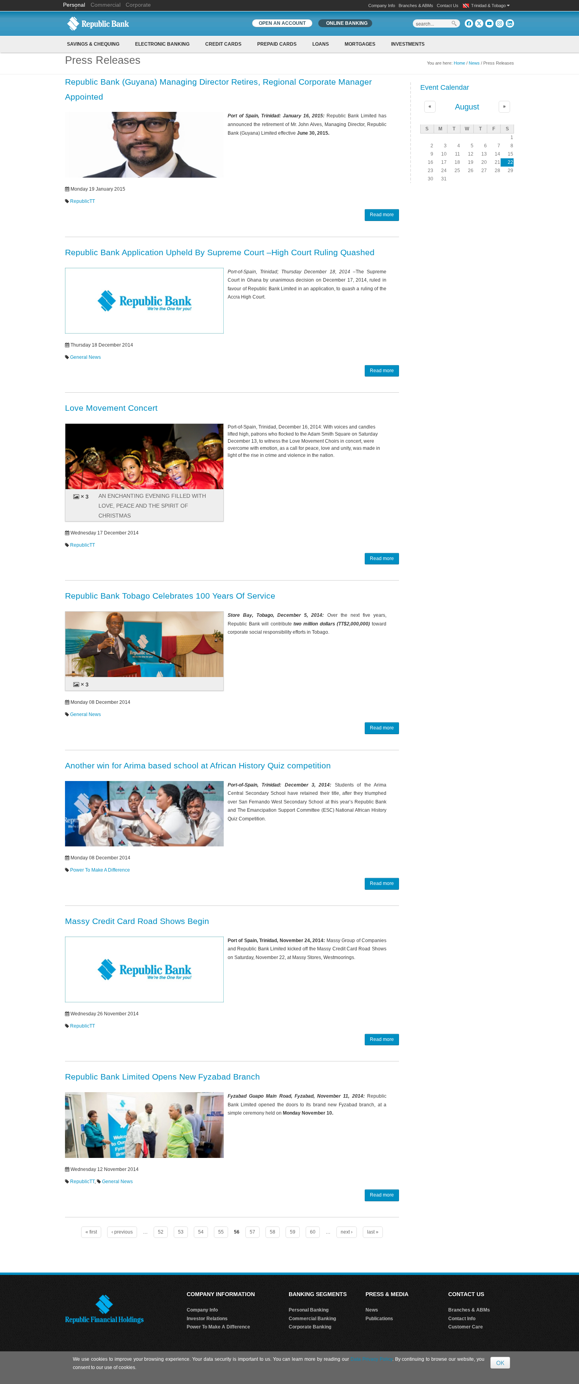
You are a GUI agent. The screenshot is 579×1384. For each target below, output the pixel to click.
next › (347, 1232)
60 (312, 1232)
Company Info (381, 5)
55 (221, 1232)
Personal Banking (308, 1310)
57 (252, 1232)
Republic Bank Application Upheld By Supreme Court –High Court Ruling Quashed (220, 252)
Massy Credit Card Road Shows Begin (137, 921)
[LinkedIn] (510, 23)
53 (181, 1232)
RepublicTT (82, 201)
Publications (379, 1318)
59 (292, 1232)
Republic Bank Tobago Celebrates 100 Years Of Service (170, 595)
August (467, 106)
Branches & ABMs (416, 5)
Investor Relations (207, 1318)
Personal (75, 5)
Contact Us (447, 5)
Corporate (138, 5)
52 (160, 1232)
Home (459, 63)
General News (85, 357)
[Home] (98, 23)
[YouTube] (489, 23)
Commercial (106, 5)
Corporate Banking (310, 1327)
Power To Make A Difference (100, 870)
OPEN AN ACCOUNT (282, 23)
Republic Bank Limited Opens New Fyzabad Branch (162, 1076)
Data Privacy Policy (371, 1359)
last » (373, 1232)
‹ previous (122, 1232)
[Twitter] (479, 23)
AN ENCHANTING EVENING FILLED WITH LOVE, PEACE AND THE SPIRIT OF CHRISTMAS (152, 506)
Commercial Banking (312, 1318)
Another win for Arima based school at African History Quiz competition (198, 765)
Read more (382, 214)
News (474, 63)
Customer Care (465, 1327)
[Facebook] (469, 23)
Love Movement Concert (111, 407)
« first (91, 1232)
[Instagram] (499, 23)
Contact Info (461, 1318)
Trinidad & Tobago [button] (489, 5)
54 (201, 1232)
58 (272, 1232)
